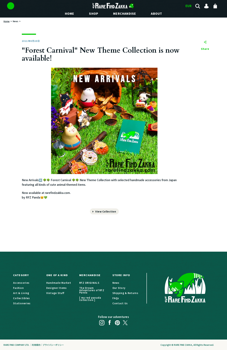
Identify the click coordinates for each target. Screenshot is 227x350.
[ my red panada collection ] (90, 298)
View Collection (105, 211)
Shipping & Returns (125, 293)
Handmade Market (58, 283)
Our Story (119, 288)
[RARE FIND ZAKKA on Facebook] (109, 322)
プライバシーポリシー (53, 344)
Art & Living (21, 293)
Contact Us (120, 303)
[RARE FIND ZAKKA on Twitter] (125, 322)
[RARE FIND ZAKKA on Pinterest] (117, 322)
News (15, 21)
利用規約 (36, 344)
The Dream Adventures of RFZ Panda (91, 290)
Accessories (21, 283)
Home (7, 21)
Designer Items (56, 288)
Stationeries (22, 303)
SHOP (93, 13)
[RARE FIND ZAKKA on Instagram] (101, 322)
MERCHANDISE (124, 13)
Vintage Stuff (55, 293)
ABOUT (156, 13)
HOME (69, 13)
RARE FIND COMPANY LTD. (16, 344)
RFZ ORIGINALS (89, 283)
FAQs (115, 298)
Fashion (18, 288)
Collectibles (21, 298)
